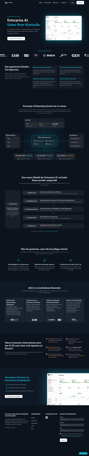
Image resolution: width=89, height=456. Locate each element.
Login (72, 2)
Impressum (34, 420)
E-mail (61, 428)
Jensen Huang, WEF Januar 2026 (50, 231)
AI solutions (47, 2)
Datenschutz (34, 423)
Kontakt (80, 2)
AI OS (40, 2)
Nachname (62, 422)
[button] (56, 2)
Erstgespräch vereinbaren (16, 38)
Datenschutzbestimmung (74, 435)
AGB (32, 426)
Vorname (61, 417)
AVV (32, 429)
